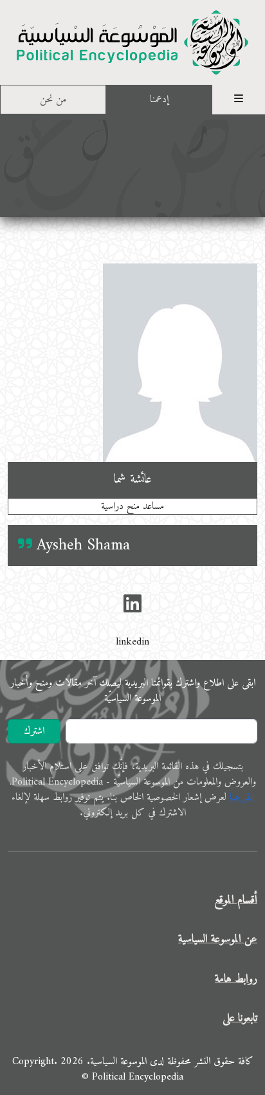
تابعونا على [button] (240, 1018)
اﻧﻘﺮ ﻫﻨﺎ (242, 797)
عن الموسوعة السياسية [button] (217, 939)
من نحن (53, 100)
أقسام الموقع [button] (235, 900)
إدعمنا (159, 100)
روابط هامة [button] (236, 979)
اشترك (34, 731)
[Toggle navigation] (238, 99)
